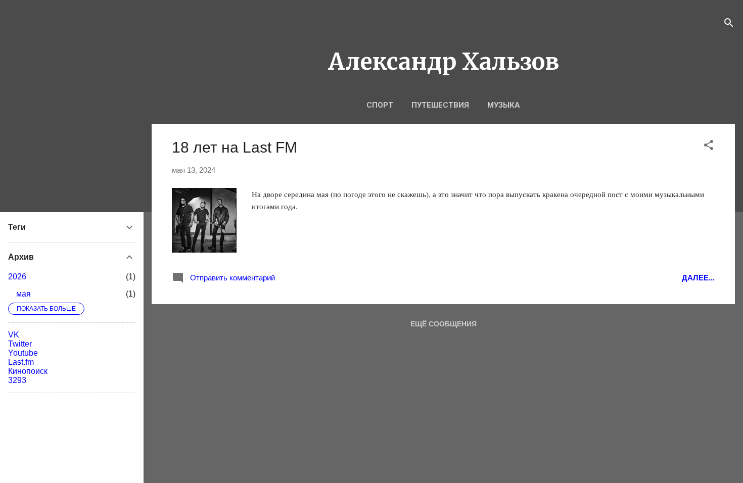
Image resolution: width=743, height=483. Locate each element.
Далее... (698, 277)
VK (13, 334)
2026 (17, 276)
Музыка (503, 105)
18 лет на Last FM (234, 147)
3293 (17, 380)
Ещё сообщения (443, 324)
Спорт (379, 105)
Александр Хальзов (443, 61)
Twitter (20, 344)
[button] (709, 146)
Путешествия (440, 105)
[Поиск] (729, 23)
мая (23, 293)
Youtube (23, 353)
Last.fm (21, 362)
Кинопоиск (28, 371)
